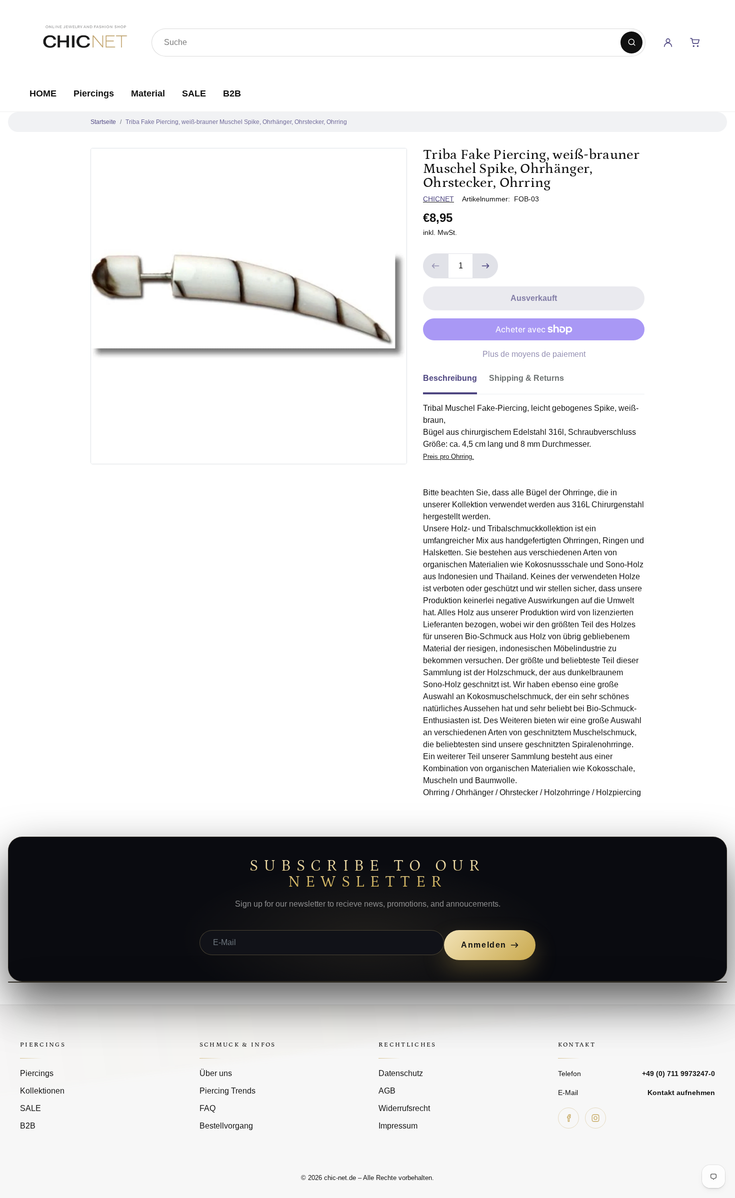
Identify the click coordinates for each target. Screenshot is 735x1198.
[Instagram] (595, 1118)
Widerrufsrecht (404, 1108)
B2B (232, 93)
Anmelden (483, 945)
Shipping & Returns (526, 378)
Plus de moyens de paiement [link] (534, 354)
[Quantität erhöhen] (485, 265)
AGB (387, 1091)
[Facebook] (568, 1118)
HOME (43, 93)
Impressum (398, 1126)
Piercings (94, 93)
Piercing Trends (228, 1091)
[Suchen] (631, 42)
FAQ (208, 1108)
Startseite (103, 121)
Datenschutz (400, 1073)
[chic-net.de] (85, 40)
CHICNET (438, 199)
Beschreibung (450, 378)
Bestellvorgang (226, 1126)
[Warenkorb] (695, 42)
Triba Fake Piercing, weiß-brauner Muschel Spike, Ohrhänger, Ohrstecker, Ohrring (236, 121)
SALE (194, 93)
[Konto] (668, 42)
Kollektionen (42, 1091)
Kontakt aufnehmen (681, 1093)
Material (148, 93)
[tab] (456, 381)
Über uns (216, 1073)
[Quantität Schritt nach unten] (435, 265)
